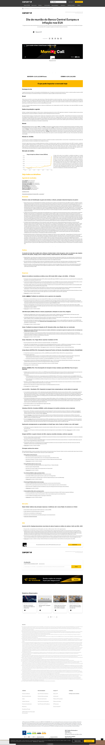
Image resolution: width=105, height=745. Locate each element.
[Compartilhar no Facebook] (49, 38)
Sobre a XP (55, 693)
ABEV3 (28, 296)
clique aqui (45, 413)
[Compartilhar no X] (52, 38)
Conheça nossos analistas (74, 693)
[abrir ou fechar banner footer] (102, 739)
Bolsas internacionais (26, 126)
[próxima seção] (56, 617)
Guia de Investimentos (26, 696)
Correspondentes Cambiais (40, 737)
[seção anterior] (48, 617)
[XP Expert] (27, 2)
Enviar (76, 566)
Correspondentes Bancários (53, 737)
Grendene (30, 415)
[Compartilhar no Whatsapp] (55, 38)
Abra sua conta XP (79, 1)
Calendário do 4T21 (25, 191)
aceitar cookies (89, 740)
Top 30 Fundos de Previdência (44, 704)
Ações (23, 698)
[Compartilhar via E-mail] (61, 38)
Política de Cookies (57, 701)
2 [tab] (52, 617)
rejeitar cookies (78, 740)
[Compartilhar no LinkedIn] (58, 38)
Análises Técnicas (25, 701)
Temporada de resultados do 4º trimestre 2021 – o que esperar (33, 194)
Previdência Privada (26, 709)
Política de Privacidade (58, 698)
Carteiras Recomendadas (43, 696)
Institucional (55, 696)
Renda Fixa (24, 706)
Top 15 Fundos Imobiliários (43, 693)
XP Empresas (56, 704)
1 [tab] (50, 617)
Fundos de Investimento (27, 704)
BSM (29, 736)
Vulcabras (30, 419)
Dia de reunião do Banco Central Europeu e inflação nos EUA (42, 8)
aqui (27, 324)
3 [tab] (54, 617)
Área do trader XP (56, 706)
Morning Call (27, 8)
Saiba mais (41, 741)
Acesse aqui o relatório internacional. (30, 516)
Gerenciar (35, 741)
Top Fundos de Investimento (43, 701)
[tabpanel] (29, 604)
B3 (24, 736)
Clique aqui (26, 293)
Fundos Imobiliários (26, 693)
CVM (33, 736)
